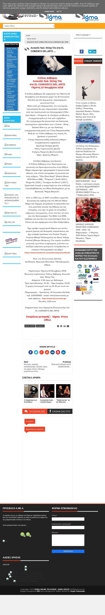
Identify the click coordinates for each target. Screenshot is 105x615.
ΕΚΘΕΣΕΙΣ (10, 84)
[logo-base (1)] (11, 213)
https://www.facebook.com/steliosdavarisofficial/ (47, 253)
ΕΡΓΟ (9, 89)
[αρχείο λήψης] (11, 135)
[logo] (7, 126)
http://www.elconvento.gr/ (54, 298)
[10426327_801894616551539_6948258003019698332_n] (12, 203)
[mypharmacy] (10, 173)
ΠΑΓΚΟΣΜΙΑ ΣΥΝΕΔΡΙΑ (11, 96)
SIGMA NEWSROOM (11, 56)
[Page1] (69, 21)
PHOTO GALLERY (10, 51)
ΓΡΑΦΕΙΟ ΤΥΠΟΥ (10, 76)
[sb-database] (10, 145)
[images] (8, 154)
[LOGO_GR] (10, 222)
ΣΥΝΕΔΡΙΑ (10, 109)
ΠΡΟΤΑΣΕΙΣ (11, 104)
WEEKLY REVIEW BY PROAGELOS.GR (12, 66)
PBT (38, 591)
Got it (59, 11)
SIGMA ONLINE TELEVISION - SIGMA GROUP (51, 589)
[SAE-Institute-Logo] (12, 186)
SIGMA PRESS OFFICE (12, 60)
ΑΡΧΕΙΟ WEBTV (9, 72)
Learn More (49, 11)
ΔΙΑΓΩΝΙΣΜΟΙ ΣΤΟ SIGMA (11, 80)
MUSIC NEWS (31, 39)
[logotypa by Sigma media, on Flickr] (88, 297)
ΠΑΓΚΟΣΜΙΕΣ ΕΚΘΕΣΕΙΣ (11, 101)
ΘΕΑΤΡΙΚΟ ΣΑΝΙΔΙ (10, 92)
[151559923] (11, 244)
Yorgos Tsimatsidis (77, 591)
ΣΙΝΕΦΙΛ (10, 107)
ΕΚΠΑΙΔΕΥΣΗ (11, 86)
